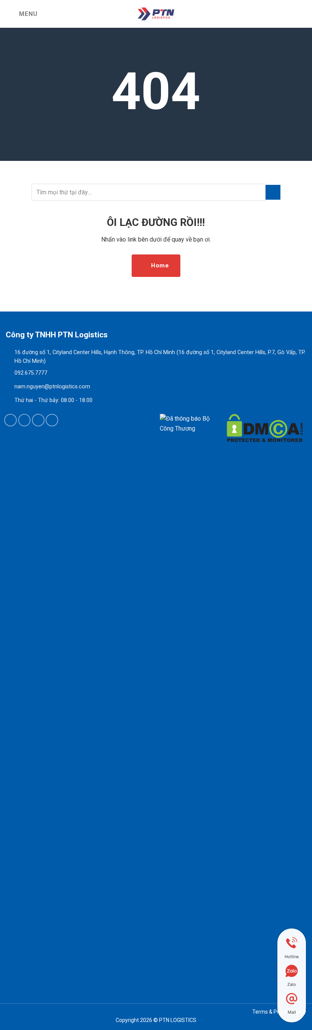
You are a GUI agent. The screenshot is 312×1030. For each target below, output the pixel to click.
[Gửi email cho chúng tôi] (38, 420)
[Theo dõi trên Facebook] (10, 420)
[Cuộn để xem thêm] (156, 144)
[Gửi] (273, 192)
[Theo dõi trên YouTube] (52, 420)
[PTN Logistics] (156, 14)
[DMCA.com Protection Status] (265, 699)
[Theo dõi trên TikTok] (24, 420)
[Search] (303, 13)
